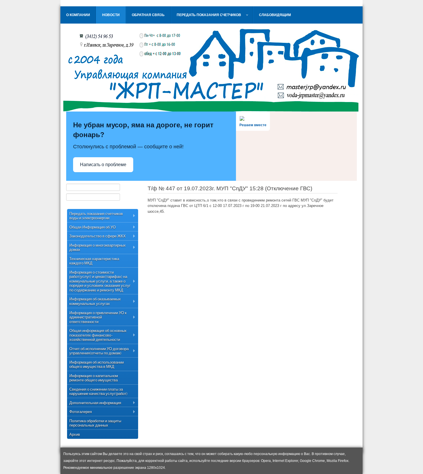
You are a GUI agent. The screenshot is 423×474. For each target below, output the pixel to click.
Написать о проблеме (103, 164)
